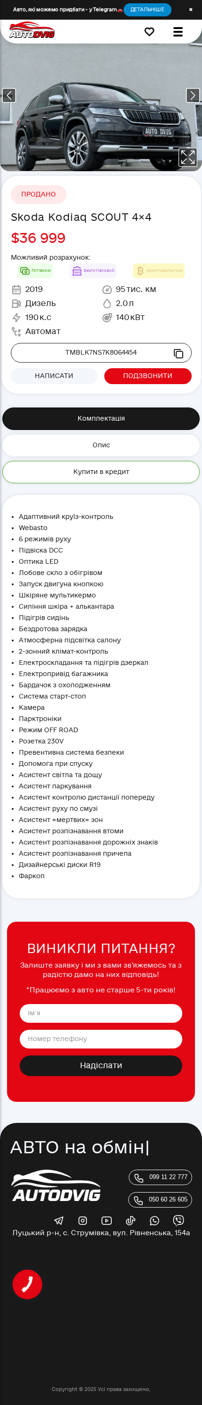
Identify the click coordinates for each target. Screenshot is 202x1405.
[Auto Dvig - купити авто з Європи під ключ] (31, 32)
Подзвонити (147, 376)
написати (54, 376)
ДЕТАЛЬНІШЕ (147, 10)
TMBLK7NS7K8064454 (101, 353)
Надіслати (101, 1065)
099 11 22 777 (168, 1176)
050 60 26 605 (168, 1199)
